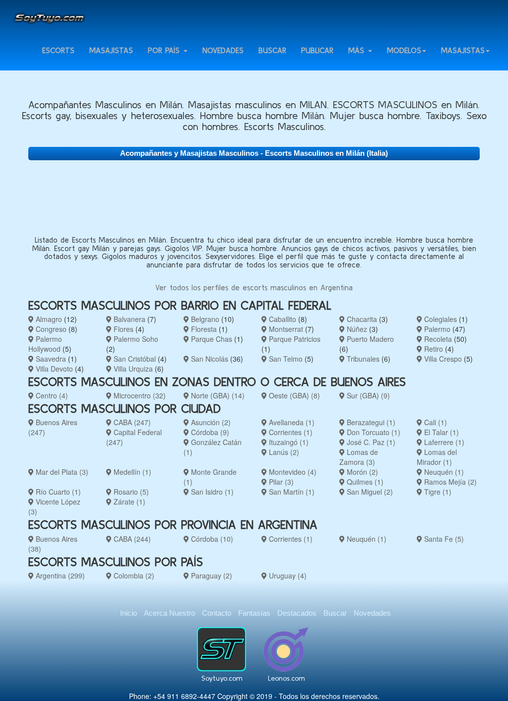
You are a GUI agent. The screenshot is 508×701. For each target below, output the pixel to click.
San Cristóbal (134, 359)
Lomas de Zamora (358, 457)
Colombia (133, 575)
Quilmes (364, 482)
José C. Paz (370, 442)
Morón (361, 472)
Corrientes (290, 432)
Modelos (404, 50)
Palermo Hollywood (45, 344)
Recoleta (437, 339)
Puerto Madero (369, 339)
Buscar (272, 50)
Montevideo (292, 472)
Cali (434, 422)
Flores (122, 329)
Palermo (436, 329)
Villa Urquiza (132, 369)
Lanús (283, 452)
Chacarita (361, 319)
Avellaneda (291, 422)
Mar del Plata (61, 472)
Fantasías (254, 613)
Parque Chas (210, 339)
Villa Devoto (53, 369)
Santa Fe (443, 539)
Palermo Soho (135, 339)
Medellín (131, 472)
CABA (131, 422)
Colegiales (439, 319)
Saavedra (50, 359)
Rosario (130, 492)
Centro (51, 395)
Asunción (210, 422)
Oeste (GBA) (293, 395)
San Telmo (285, 359)
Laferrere (443, 442)
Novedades (223, 50)
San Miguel (369, 492)
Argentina (59, 575)
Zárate (128, 502)
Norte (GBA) (217, 395)
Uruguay (287, 575)
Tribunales (362, 359)
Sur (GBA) (367, 395)
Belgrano (204, 319)
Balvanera (128, 319)
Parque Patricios (293, 339)
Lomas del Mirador (437, 457)
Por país (165, 50)
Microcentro (139, 395)
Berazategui (370, 422)
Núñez (356, 329)
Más (357, 50)
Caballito (281, 319)
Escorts (58, 50)
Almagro (48, 319)
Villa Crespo (442, 359)
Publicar (317, 50)
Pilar (280, 482)
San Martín (291, 492)
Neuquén (443, 472)
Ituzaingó (288, 442)
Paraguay (210, 575)
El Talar (440, 432)
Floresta (203, 329)
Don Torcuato (372, 432)
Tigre (436, 492)
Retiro (432, 349)
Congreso (50, 329)
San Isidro (211, 492)
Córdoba (209, 432)
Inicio (128, 613)
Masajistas (111, 50)
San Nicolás (208, 359)
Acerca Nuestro (169, 613)
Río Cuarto (57, 492)
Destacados (297, 613)
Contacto (216, 613)
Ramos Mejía (449, 482)
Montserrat (285, 329)
